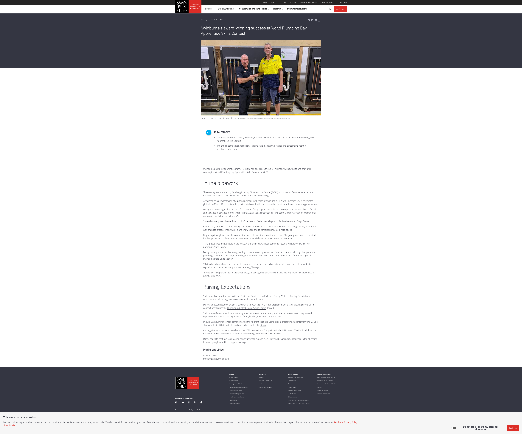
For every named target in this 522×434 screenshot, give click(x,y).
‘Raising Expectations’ (300, 296)
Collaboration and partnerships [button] (254, 9)
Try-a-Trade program (270, 304)
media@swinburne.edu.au (216, 358)
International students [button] (298, 9)
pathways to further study (261, 313)
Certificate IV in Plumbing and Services (248, 333)
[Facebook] (176, 403)
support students (211, 316)
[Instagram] (189, 403)
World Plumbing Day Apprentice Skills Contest (237, 172)
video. (263, 325)
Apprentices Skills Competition (266, 321)
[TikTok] (201, 403)
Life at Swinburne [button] (227, 9)
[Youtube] (183, 403)
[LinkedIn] (195, 403)
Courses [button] (210, 9)
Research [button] (278, 9)
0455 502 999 (210, 355)
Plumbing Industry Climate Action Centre (251, 192)
